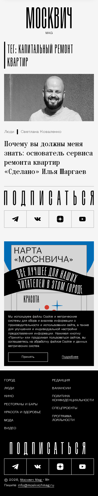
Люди (9, 132)
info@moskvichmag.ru (36, 485)
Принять (28, 356)
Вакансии (61, 388)
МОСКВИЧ (49, 19)
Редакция (61, 380)
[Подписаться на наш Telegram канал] (15, 219)
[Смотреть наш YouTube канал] (83, 219)
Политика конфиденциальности (73, 398)
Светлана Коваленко (41, 132)
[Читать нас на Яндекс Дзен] (60, 219)
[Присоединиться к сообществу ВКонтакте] (38, 219)
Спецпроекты (64, 408)
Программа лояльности (63, 418)
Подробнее (70, 356)
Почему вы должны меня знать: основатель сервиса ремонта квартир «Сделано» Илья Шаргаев (48, 158)
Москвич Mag (31, 480)
